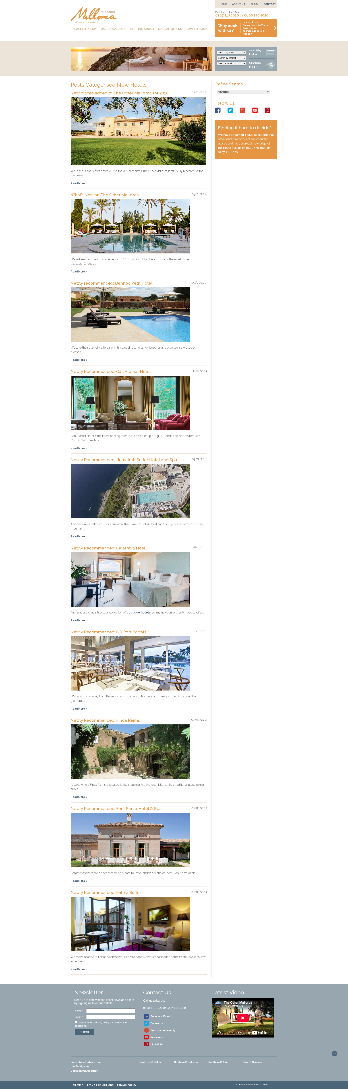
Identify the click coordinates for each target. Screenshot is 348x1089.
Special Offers (170, 29)
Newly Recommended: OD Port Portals (108, 632)
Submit (84, 1032)
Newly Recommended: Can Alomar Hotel (111, 371)
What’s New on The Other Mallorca (105, 195)
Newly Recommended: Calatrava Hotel (109, 548)
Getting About (142, 29)
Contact (270, 4)
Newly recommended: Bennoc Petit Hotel (111, 283)
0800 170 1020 (256, 15)
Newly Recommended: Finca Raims (105, 720)
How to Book (196, 29)
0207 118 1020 (227, 15)
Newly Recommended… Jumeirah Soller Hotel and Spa (124, 459)
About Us (238, 4)
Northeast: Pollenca (186, 1062)
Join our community (163, 1030)
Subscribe (156, 1037)
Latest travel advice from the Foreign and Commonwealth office (86, 1066)
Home (223, 4)
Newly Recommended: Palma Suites (106, 892)
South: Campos (252, 1062)
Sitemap (77, 1085)
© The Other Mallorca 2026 (252, 1084)
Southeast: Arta (218, 1062)
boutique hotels (138, 612)
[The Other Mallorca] (94, 21)
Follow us (156, 1043)
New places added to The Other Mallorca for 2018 (119, 93)
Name (79, 1010)
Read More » (79, 183)
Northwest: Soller (150, 1062)
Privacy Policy (126, 1085)
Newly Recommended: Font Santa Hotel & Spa (116, 808)
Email (79, 1016)
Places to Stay (84, 29)
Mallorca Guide (113, 29)
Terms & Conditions (100, 1085)
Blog (254, 4)
